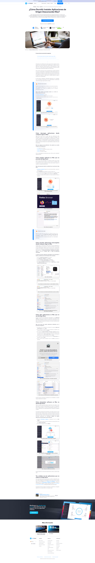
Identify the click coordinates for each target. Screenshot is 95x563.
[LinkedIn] (33, 543)
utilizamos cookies (43, 0)
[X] (34, 543)
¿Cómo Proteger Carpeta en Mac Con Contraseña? (41, 534)
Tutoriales (57, 547)
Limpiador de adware (50, 547)
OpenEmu (38, 151)
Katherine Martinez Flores (44, 494)
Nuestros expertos (58, 550)
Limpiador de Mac (50, 540)
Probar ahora (34, 512)
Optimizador (49, 543)
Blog (38, 6)
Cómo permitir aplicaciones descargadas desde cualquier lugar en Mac (48, 59)
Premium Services (50, 551)
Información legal (41, 543)
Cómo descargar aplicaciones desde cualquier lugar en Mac (46, 56)
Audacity (38, 150)
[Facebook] (31, 543)
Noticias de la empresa (59, 543)
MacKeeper (34, 6)
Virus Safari (51, 533)
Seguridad (41, 6)
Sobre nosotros (41, 540)
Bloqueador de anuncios (51, 550)
